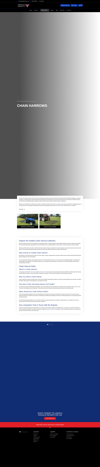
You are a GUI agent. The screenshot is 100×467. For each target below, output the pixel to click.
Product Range (44, 10)
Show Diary (62, 10)
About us (36, 10)
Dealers (52, 10)
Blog (57, 10)
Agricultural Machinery (24, 101)
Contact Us (69, 10)
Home (31, 10)
